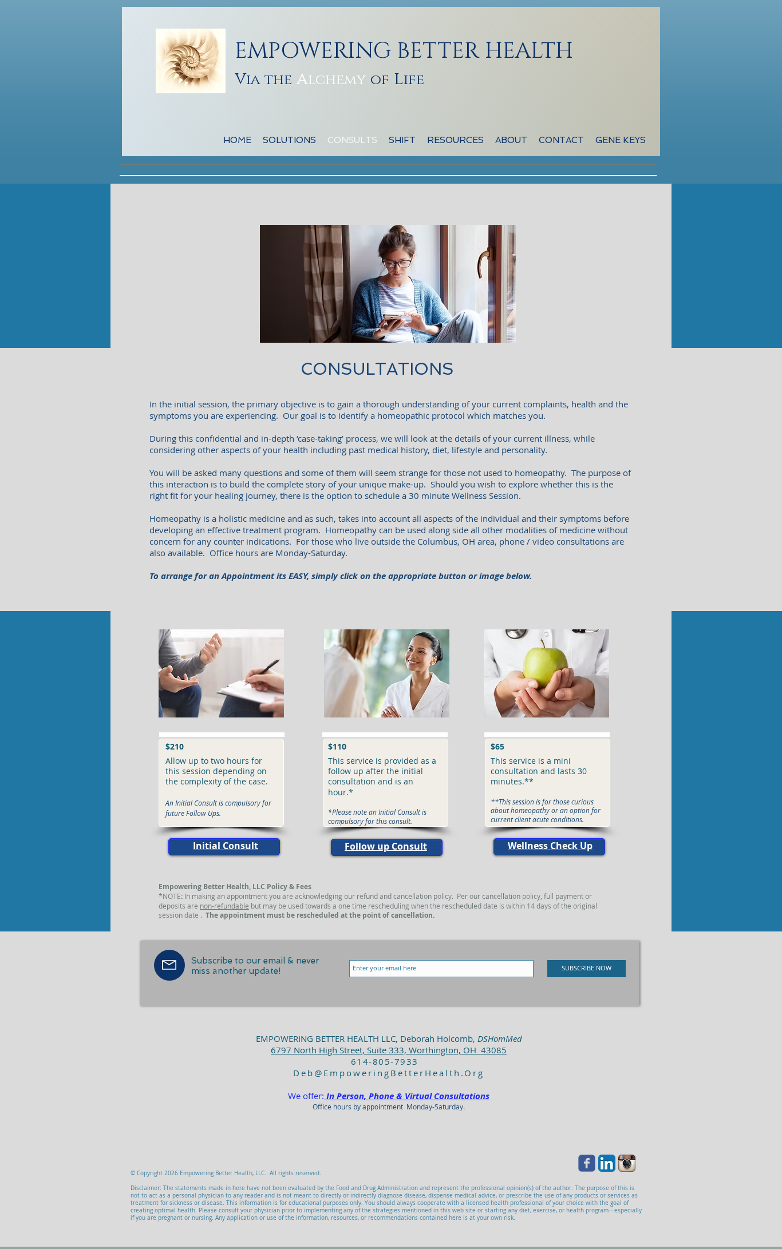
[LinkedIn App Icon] (606, 1163)
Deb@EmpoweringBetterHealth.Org (388, 1072)
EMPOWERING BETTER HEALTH (404, 51)
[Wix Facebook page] (586, 1163)
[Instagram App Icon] (626, 1163)
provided (382, 776)
